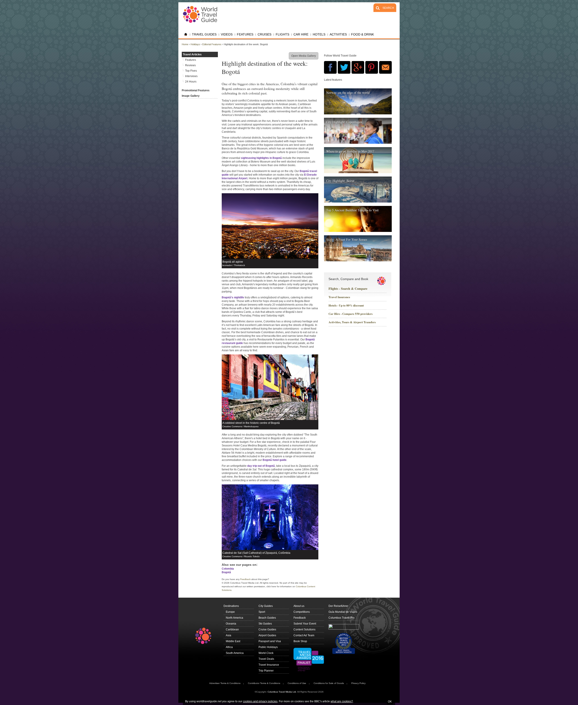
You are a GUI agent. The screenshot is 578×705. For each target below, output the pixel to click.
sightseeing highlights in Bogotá (261, 158)
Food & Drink (362, 34)
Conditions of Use (297, 683)
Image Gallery (191, 95)
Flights (282, 34)
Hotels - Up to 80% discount (346, 305)
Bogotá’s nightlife (233, 297)
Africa (229, 647)
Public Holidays (268, 647)
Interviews (191, 76)
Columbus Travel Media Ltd (282, 692)
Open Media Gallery (303, 55)
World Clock (266, 653)
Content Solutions (304, 629)
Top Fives (191, 70)
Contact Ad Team (304, 635)
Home (186, 34)
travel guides (204, 34)
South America (235, 653)
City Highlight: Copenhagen (344, 122)
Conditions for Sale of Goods (329, 683)
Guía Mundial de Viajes (343, 611)
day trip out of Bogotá (261, 465)
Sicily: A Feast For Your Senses (346, 239)
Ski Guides (265, 623)
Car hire (301, 34)
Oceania (231, 623)
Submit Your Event (305, 623)
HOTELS (319, 34)
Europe (230, 611)
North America (234, 617)
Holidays (195, 44)
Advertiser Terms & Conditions (224, 683)
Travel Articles (192, 54)
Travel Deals (266, 658)
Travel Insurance (339, 297)
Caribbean (232, 629)
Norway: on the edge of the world (348, 92)
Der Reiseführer (338, 606)
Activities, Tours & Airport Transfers (352, 322)
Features (245, 34)
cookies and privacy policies (260, 701)
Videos (227, 34)
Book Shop (300, 641)
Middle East (233, 641)
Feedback (245, 579)
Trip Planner (266, 670)
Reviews (190, 65)
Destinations (231, 606)
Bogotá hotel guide (275, 460)
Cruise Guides (267, 629)
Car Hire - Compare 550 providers (351, 314)
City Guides (266, 606)
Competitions (302, 611)
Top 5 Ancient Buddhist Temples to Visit (352, 210)
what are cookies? (342, 701)
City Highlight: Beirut (340, 181)
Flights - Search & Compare (348, 289)
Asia (228, 635)
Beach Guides (267, 617)
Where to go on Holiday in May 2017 (350, 151)
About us (299, 606)
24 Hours (190, 81)
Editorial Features (211, 44)
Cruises (264, 34)
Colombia (228, 568)
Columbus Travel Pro (341, 617)
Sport (262, 611)
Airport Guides (267, 635)
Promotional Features (196, 90)
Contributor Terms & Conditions (264, 683)
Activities (338, 34)
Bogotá (226, 572)
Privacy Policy (358, 683)
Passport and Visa (270, 641)
